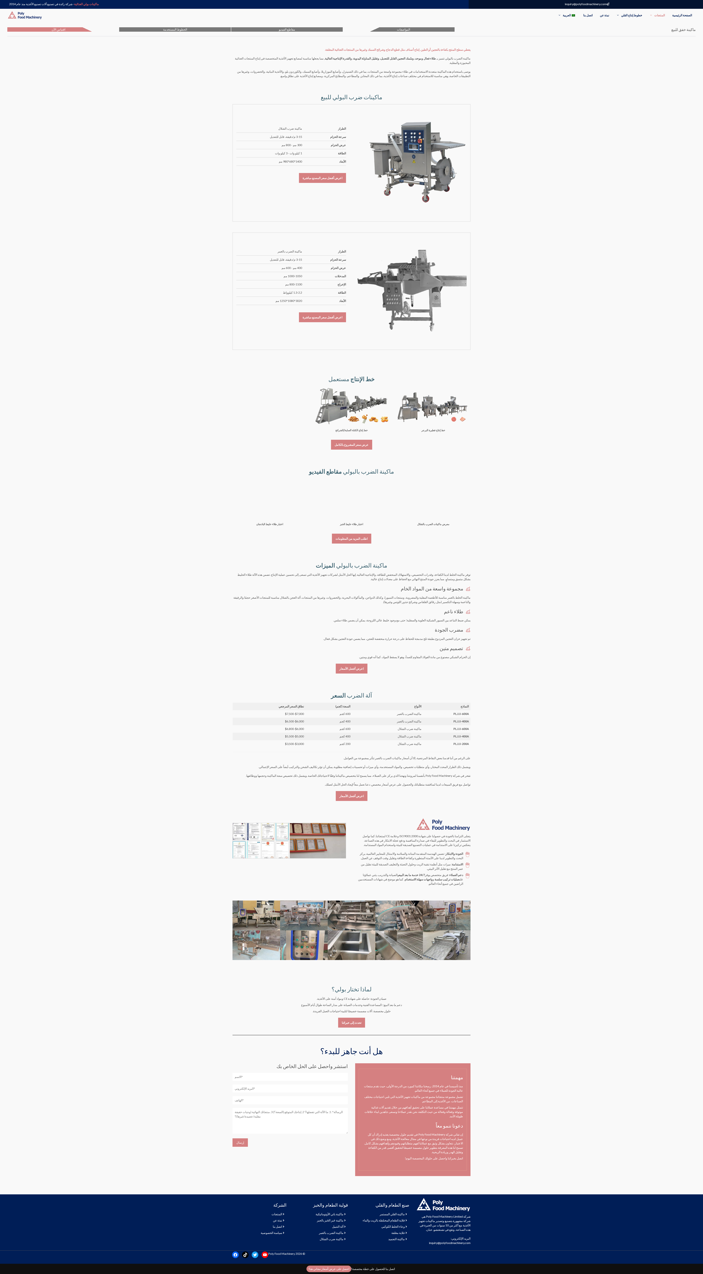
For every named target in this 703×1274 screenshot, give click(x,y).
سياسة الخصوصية (271, 1232)
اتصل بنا (588, 15)
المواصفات (403, 29)
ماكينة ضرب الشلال (331, 1239)
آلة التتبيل (337, 1226)
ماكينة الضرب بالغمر (331, 1232)
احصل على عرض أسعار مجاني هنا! (328, 1269)
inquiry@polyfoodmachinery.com (585, 4)
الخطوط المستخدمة (175, 29)
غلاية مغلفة (398, 1232)
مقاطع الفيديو (287, 29)
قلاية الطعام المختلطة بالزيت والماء (384, 1220)
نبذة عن (604, 15)
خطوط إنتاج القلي (631, 15)
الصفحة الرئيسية (682, 15)
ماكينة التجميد (396, 1239)
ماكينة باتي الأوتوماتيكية (329, 1214)
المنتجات (659, 15)
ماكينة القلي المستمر (392, 1214)
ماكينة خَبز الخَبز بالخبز (330, 1220)
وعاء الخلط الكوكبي (393, 1226)
